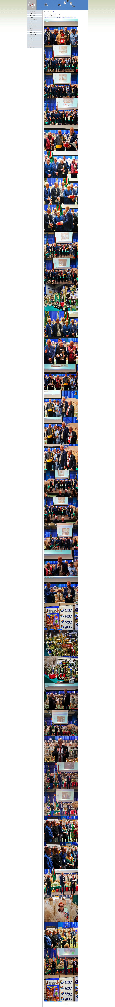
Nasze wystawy (33, 36)
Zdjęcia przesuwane (48, 17)
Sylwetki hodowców (33, 19)
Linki (30, 45)
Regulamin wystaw (33, 32)
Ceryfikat (31, 17)
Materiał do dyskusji (33, 26)
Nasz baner (32, 40)
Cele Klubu (32, 23)
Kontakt (31, 43)
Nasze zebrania (33, 34)
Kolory (31, 30)
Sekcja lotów (32, 15)
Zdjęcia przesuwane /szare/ (67, 17)
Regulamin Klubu (33, 13)
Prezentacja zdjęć (57, 17)
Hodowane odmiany (33, 21)
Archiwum (31, 38)
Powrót (66, 1003)
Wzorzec (31, 28)
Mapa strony (32, 47)
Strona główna (32, 11)
